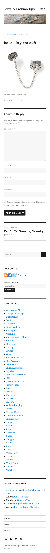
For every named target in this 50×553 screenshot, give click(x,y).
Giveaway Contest (14, 357)
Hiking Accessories (15, 368)
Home (7, 518)
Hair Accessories (14, 361)
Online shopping (14, 405)
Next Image (23, 34)
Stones (9, 442)
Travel (9, 456)
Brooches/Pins (13, 327)
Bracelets (10, 323)
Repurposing (12, 419)
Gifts (8, 354)
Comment (9, 129)
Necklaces (11, 398)
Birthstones (12, 317)
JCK (8, 378)
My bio (7, 524)
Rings (9, 422)
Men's (9, 388)
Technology (12, 453)
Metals (9, 391)
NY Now (10, 402)
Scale (8, 429)
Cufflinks (10, 340)
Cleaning (10, 334)
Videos (9, 466)
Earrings (10, 347)
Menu (42, 9)
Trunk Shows (12, 463)
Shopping (11, 439)
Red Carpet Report (15, 415)
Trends (9, 459)
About (7, 530)
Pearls (9, 408)
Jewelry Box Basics (15, 381)
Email (7, 178)
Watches (10, 470)
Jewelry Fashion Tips (19, 9)
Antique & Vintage (15, 313)
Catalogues (11, 330)
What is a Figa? (21, 497)
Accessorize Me (13, 310)
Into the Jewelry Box (16, 374)
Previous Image (10, 34)
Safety (9, 425)
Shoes (9, 436)
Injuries (10, 371)
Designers (11, 344)
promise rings (13, 490)
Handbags (11, 364)
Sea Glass (10, 432)
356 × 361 (19, 100)
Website (8, 189)
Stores (9, 449)
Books (9, 320)
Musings (10, 395)
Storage (10, 446)
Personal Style (13, 412)
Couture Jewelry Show (16, 337)
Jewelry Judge (12, 385)
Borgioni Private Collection (27, 503)
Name (7, 166)
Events (9, 351)
